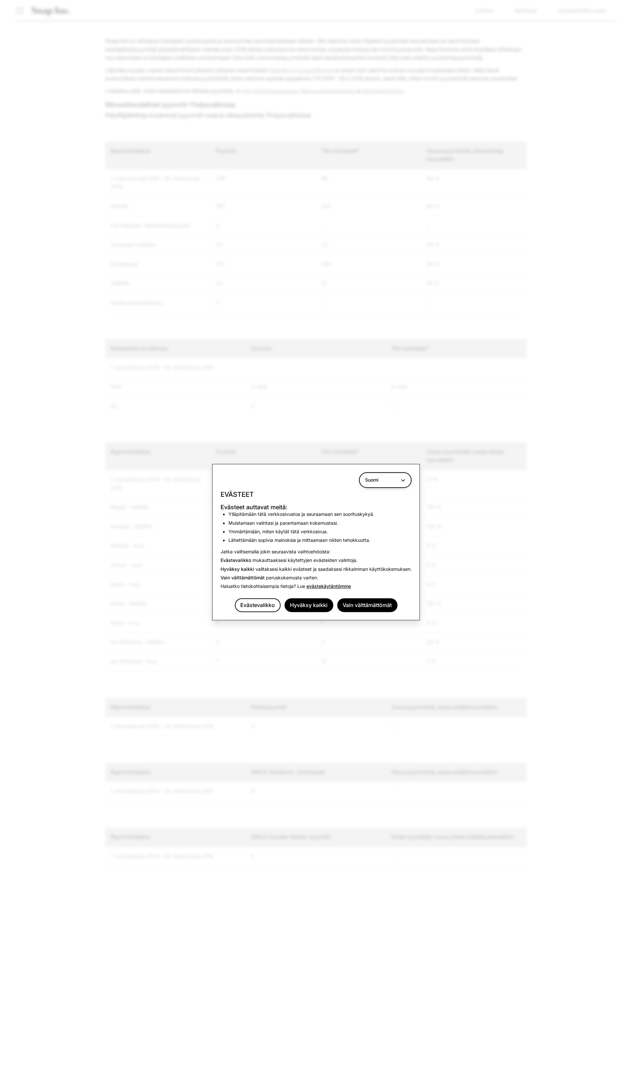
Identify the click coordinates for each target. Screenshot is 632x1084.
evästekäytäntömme (328, 586)
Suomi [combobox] (372, 480)
